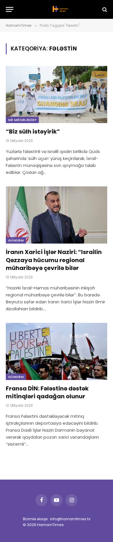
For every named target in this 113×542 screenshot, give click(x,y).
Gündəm (16, 240)
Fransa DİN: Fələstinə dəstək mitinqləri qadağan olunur (47, 392)
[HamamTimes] (59, 9)
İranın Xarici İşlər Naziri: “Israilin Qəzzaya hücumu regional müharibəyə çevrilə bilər (54, 260)
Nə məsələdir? (22, 120)
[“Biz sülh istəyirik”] (56, 94)
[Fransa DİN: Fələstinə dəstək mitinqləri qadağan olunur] (56, 351)
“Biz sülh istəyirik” (33, 131)
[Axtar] (104, 9)
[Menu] (9, 9)
